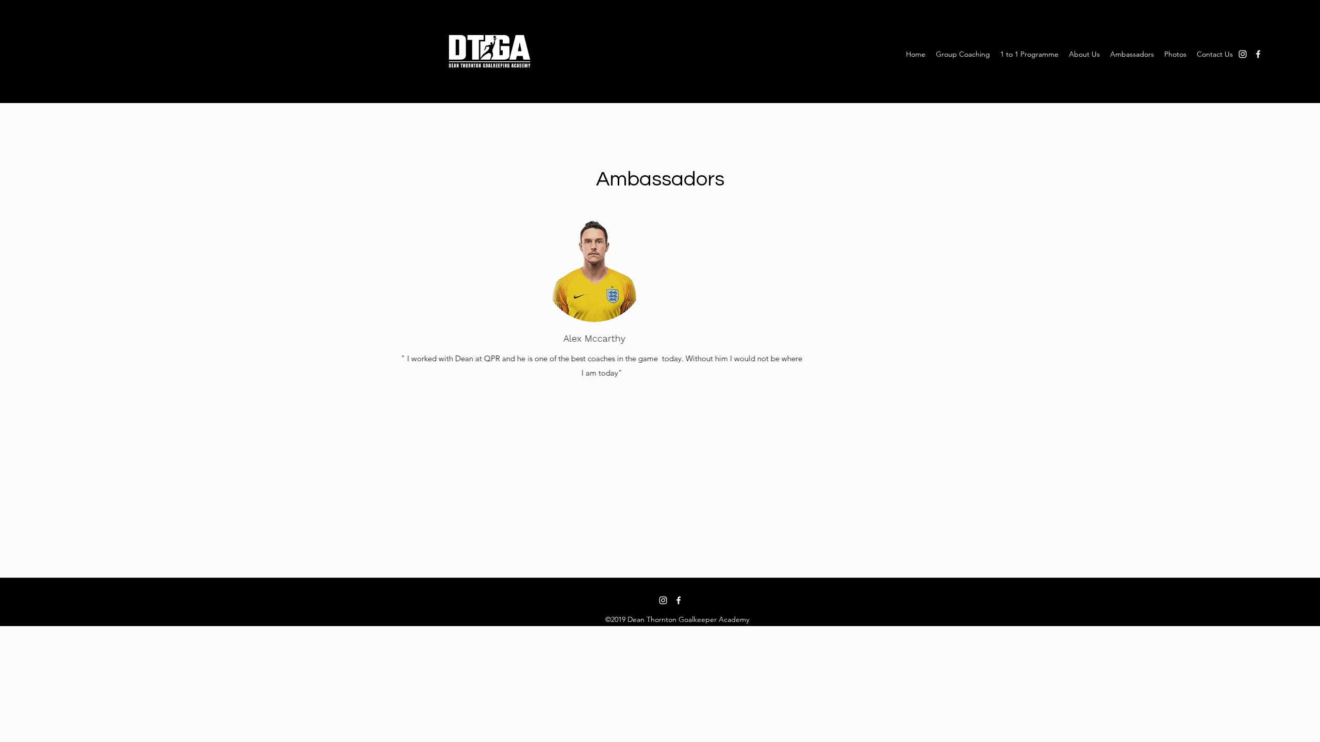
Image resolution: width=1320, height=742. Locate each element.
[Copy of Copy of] (671, 553)
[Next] (1277, 365)
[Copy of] (660, 554)
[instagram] (1243, 54)
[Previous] (42, 365)
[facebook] (1258, 54)
